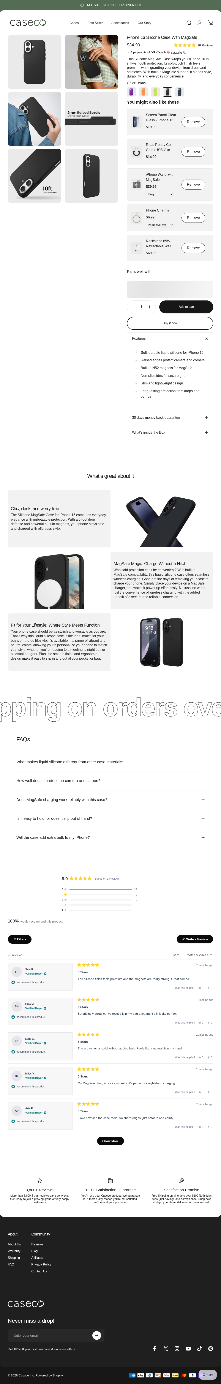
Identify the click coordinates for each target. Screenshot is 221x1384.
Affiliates (37, 1257)
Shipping (14, 1257)
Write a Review (199, 940)
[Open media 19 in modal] (34, 62)
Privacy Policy (41, 1264)
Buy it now (170, 323)
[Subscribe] (96, 1335)
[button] (193, 45)
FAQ (11, 1264)
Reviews (37, 1244)
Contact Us (39, 1271)
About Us (14, 1244)
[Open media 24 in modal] (91, 176)
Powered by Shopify (49, 1375)
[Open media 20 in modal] (91, 62)
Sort (176, 955)
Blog (34, 1251)
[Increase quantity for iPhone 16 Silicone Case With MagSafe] (151, 307)
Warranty (14, 1251)
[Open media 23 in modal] (34, 176)
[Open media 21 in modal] (34, 119)
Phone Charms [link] (157, 210)
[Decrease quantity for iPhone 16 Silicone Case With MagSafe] (132, 307)
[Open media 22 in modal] (91, 119)
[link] (136, 121)
